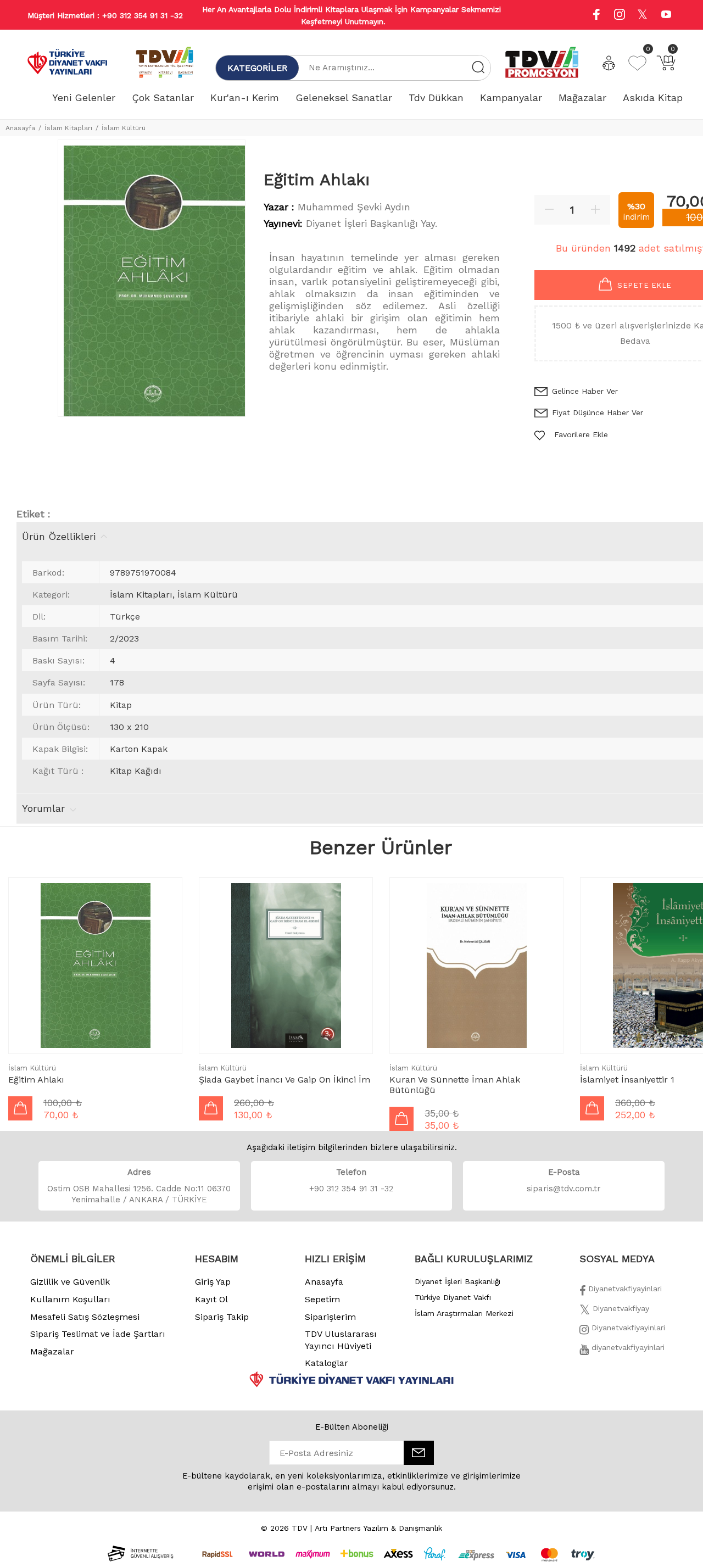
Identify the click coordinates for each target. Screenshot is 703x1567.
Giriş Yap (213, 1281)
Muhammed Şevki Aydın (354, 207)
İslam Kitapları (68, 128)
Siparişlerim (330, 1317)
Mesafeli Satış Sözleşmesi (85, 1317)
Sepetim (322, 1299)
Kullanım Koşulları (70, 1299)
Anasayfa (20, 128)
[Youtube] (666, 15)
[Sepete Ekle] (20, 1108)
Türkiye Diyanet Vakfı (453, 1297)
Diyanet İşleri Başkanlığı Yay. (371, 223)
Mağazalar (52, 1351)
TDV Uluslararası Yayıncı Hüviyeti (341, 1340)
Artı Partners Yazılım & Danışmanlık (378, 1528)
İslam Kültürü (124, 128)
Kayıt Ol (211, 1299)
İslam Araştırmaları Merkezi (464, 1313)
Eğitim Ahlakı (36, 1079)
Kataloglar (326, 1363)
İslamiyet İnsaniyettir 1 (627, 1079)
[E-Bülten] (419, 1453)
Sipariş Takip (222, 1317)
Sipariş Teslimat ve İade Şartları (97, 1334)
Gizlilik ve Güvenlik (70, 1281)
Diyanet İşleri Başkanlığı (457, 1281)
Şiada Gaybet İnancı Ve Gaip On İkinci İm (284, 1079)
